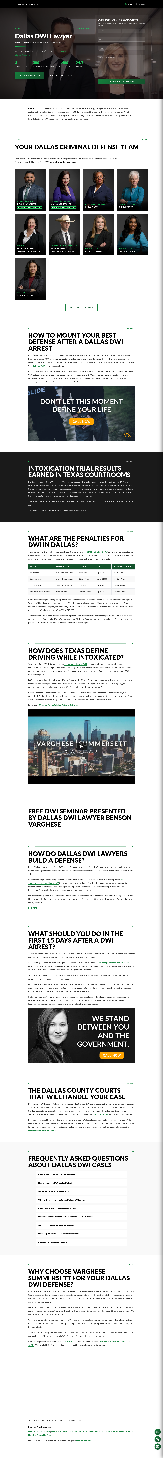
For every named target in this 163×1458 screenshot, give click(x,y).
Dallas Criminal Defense (39, 1431)
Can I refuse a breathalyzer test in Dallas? (57, 1174)
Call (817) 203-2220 (61, 75)
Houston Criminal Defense (40, 1435)
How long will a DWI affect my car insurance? (58, 1234)
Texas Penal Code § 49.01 (75, 664)
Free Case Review (29, 75)
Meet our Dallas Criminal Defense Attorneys (59, 705)
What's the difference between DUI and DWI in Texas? (62, 1200)
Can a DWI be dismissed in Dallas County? (57, 1208)
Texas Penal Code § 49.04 (97, 552)
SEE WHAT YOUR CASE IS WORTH (121, 81)
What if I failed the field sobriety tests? (56, 1225)
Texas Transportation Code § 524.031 (112, 962)
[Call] (158, 1439)
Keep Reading (34, 908)
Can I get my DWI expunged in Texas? (54, 1242)
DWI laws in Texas (84, 1440)
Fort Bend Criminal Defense (91, 1431)
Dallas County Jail (101, 1114)
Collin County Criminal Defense (118, 1431)
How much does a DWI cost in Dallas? (55, 1183)
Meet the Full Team (81, 308)
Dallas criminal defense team (41, 1130)
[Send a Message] (158, 1446)
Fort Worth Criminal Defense (64, 1431)
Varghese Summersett (30, 4)
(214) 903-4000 (38, 366)
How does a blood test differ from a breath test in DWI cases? (66, 1217)
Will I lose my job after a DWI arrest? (54, 1191)
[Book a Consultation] (158, 1432)
